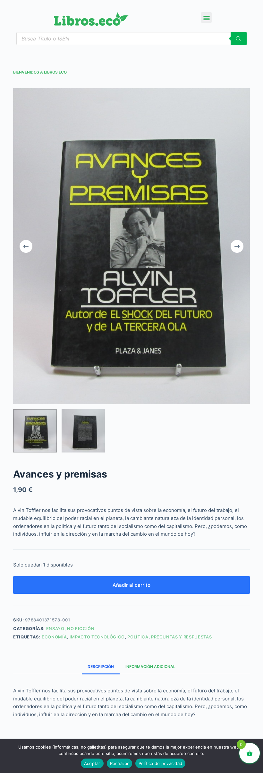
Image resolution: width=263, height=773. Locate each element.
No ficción (81, 628)
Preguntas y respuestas (181, 636)
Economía (54, 636)
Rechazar (119, 763)
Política (137, 636)
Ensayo (55, 628)
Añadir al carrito (131, 585)
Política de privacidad (160, 763)
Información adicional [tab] (150, 666)
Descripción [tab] (101, 666)
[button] (206, 17)
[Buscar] (239, 38)
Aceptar (92, 763)
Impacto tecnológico (97, 636)
